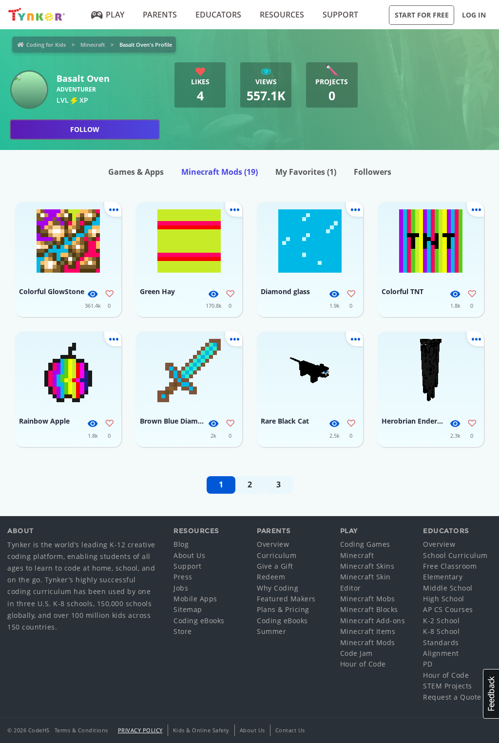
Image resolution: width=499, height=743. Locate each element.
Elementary (442, 576)
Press (182, 576)
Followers (372, 172)
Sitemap (187, 609)
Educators (218, 14)
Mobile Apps (195, 598)
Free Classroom (450, 566)
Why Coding (277, 588)
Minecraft (92, 44)
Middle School (448, 588)
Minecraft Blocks (369, 609)
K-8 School (441, 631)
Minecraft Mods (219, 172)
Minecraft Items (368, 631)
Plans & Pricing (283, 609)
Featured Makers (286, 598)
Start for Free (422, 14)
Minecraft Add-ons (372, 620)
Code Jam (356, 653)
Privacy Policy (140, 730)
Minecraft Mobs (367, 598)
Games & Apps (136, 172)
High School (443, 598)
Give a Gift (275, 566)
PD (427, 664)
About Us (189, 555)
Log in (474, 14)
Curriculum (276, 555)
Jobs (180, 588)
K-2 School (441, 620)
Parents (160, 14)
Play (115, 14)
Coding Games (365, 544)
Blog (181, 544)
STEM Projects (447, 685)
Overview (273, 544)
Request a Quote (452, 697)
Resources (282, 14)
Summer (271, 631)
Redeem (271, 576)
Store (182, 631)
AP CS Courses (448, 609)
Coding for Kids (46, 44)
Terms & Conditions (81, 730)
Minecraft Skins (367, 566)
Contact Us (290, 730)
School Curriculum (455, 555)
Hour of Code (363, 664)
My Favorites (305, 172)
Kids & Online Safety (201, 730)
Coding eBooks (199, 620)
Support (340, 14)
